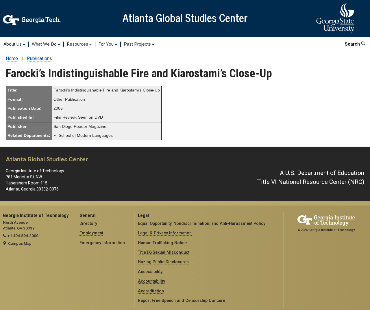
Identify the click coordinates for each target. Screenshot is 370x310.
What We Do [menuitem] (45, 44)
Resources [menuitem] (78, 44)
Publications (39, 58)
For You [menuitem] (106, 44)
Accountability (151, 281)
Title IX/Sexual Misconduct (163, 252)
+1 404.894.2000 (23, 235)
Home (12, 58)
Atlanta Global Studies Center (185, 17)
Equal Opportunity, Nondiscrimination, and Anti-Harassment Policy (201, 223)
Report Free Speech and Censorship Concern (181, 300)
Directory (88, 223)
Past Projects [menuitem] (138, 44)
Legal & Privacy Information (165, 233)
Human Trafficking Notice (162, 242)
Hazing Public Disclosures (163, 261)
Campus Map (20, 243)
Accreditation (151, 291)
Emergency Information (102, 242)
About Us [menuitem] (13, 44)
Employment (91, 233)
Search (353, 44)
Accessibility (150, 271)
